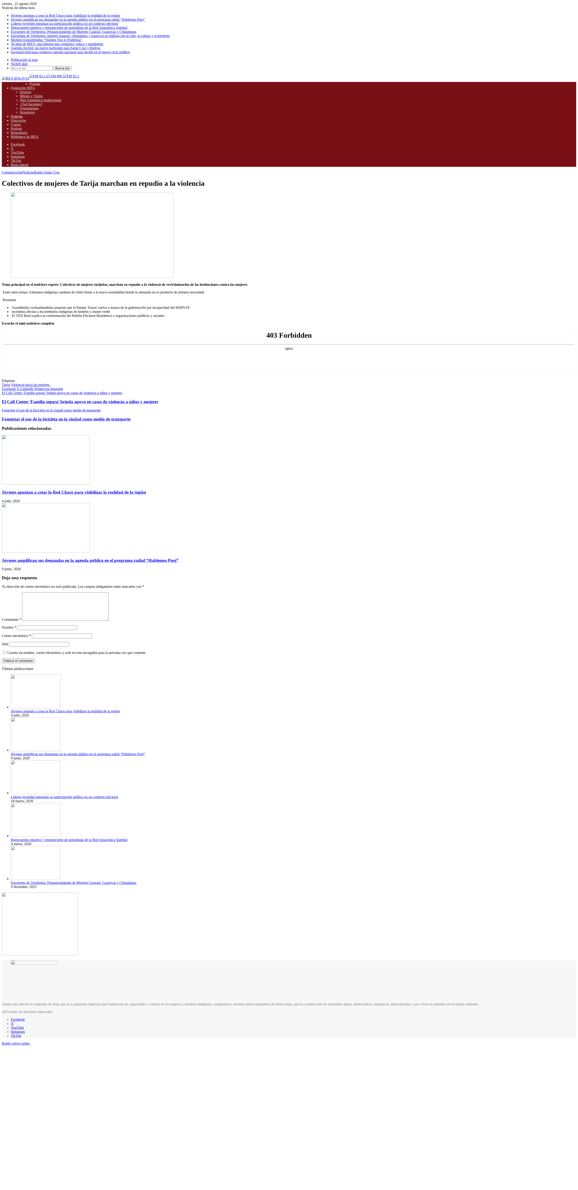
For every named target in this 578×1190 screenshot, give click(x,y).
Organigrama (29, 108)
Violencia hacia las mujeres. (30, 385)
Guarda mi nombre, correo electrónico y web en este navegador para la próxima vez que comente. (76, 653)
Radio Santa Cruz (47, 172)
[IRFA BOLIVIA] (15, 78)
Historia (25, 92)
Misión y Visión (31, 96)
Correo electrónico (16, 636)
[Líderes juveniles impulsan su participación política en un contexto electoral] (36, 793)
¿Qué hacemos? (31, 104)
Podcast (16, 128)
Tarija (6, 385)
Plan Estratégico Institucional (40, 100)
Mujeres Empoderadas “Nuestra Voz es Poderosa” (46, 40)
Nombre (9, 627)
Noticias (17, 116)
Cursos (16, 124)
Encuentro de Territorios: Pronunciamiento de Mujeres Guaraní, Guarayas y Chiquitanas (73, 32)
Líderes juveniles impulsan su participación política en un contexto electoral (64, 24)
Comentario (11, 619)
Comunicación (12, 172)
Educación (18, 120)
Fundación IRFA (23, 88)
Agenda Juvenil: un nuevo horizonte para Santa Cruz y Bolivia (55, 48)
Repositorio (19, 133)
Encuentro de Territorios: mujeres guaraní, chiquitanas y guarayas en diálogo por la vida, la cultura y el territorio (90, 36)
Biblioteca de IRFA (25, 137)
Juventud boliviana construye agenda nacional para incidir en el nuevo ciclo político (70, 52)
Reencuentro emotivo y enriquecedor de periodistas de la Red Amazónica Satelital (69, 28)
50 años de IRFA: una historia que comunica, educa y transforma (57, 44)
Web (5, 644)
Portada (34, 84)
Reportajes (27, 112)
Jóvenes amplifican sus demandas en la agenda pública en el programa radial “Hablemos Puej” (78, 19)
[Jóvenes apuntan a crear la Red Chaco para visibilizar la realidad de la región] (46, 483)
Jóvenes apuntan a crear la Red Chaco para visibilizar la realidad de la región (65, 15)
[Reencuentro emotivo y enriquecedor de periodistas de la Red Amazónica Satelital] (36, 836)
